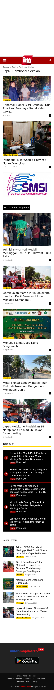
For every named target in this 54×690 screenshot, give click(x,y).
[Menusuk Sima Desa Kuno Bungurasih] (27, 324)
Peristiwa (7, 100)
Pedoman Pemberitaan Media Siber (20, 678)
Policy (35, 681)
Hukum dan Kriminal (10, 155)
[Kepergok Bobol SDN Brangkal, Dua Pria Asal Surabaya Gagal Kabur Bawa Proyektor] (27, 88)
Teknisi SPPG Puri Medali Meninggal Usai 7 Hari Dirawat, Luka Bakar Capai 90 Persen (32, 550)
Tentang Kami (21, 676)
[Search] (50, 60)
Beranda (6, 67)
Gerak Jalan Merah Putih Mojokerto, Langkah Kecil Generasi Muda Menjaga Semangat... (27, 296)
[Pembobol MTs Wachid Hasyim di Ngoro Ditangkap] (27, 138)
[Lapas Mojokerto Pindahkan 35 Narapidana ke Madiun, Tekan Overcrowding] (27, 411)
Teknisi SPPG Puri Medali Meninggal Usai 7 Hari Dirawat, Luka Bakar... (27, 253)
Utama (13, 462)
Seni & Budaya (9, 338)
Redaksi (32, 676)
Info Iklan (20, 681)
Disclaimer (41, 678)
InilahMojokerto (25, 686)
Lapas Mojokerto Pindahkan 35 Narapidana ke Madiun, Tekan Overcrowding (23, 430)
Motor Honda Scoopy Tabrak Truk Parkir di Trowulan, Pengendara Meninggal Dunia (25, 386)
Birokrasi (7, 288)
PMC (28, 681)
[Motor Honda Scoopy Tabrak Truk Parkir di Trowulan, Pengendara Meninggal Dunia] (27, 367)
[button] (4, 60)
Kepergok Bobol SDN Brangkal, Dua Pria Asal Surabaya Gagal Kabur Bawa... (27, 108)
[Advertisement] (27, 28)
